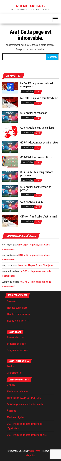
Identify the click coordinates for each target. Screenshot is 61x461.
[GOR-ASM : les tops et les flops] (10, 131)
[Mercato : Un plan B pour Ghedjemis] (10, 102)
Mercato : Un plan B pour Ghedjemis (39, 98)
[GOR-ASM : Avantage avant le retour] (10, 146)
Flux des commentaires (18, 314)
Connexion (12, 301)
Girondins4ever (14, 372)
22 (36, 103)
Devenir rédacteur (16, 337)
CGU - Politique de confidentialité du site (27, 434)
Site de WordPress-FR (18, 320)
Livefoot (11, 366)
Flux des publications (17, 307)
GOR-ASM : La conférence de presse (35, 188)
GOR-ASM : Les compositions (36, 157)
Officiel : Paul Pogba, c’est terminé (38, 216)
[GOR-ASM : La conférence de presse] (10, 191)
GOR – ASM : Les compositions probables (36, 173)
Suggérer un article (16, 343)
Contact (11, 384)
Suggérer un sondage (17, 350)
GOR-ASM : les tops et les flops (37, 127)
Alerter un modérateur (18, 391)
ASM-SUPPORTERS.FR (30, 6)
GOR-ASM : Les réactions (33, 113)
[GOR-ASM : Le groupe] (10, 205)
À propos (11, 410)
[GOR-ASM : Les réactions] (10, 117)
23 (36, 207)
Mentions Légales (15, 417)
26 (36, 163)
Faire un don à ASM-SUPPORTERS (24, 397)
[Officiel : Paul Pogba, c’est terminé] (10, 220)
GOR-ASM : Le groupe (31, 201)
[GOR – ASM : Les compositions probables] (10, 176)
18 (36, 92)
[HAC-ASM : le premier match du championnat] (10, 87)
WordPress (34, 450)
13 (36, 222)
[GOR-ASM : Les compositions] (10, 161)
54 (36, 180)
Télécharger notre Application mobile (25, 404)
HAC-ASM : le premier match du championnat (37, 85)
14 (36, 195)
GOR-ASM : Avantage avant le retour (39, 142)
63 (36, 133)
